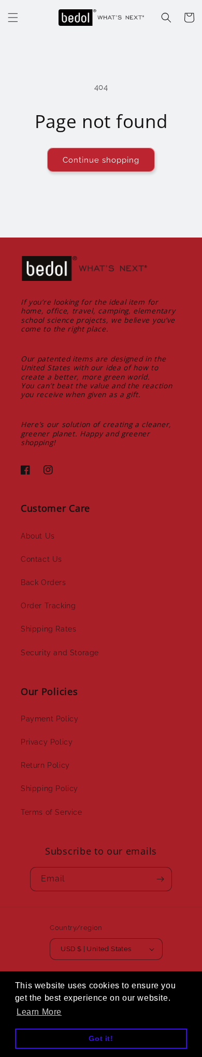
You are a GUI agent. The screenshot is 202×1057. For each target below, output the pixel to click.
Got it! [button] (101, 1038)
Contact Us (41, 559)
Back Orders (43, 582)
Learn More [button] (39, 1011)
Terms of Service (51, 812)
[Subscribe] (160, 879)
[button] (13, 17)
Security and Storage (60, 653)
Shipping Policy (49, 788)
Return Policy (45, 765)
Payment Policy (49, 719)
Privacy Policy (47, 742)
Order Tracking (48, 606)
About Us (38, 536)
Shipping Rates (48, 629)
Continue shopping (101, 160)
